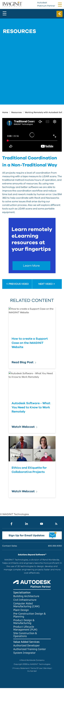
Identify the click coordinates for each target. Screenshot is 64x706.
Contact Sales (9, 546)
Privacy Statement (21, 668)
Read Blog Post (22, 362)
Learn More (31, 265)
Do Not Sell (32, 671)
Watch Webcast (23, 426)
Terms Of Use (36, 668)
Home (5, 112)
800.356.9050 (55, 546)
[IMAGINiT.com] (12, 4)
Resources (16, 112)
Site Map (47, 668)
